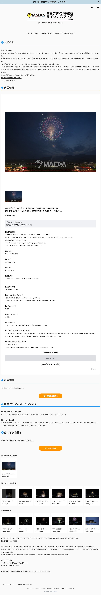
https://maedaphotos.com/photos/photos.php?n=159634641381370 (29, 347)
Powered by (48, 591)
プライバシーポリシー (8, 584)
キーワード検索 (33, 33)
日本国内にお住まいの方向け (50, 364)
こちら (10, 388)
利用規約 (58, 33)
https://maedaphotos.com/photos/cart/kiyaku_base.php (25, 243)
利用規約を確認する (50, 396)
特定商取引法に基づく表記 (25, 584)
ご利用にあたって (46, 33)
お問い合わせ (68, 33)
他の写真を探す (50, 448)
